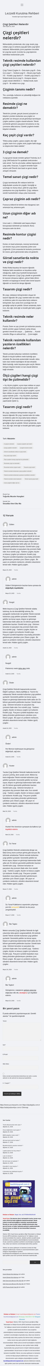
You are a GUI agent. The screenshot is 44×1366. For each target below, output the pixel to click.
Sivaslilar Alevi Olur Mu (12, 504)
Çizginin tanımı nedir (26, 448)
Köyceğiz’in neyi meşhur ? (10, 1166)
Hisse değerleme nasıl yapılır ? (12, 1130)
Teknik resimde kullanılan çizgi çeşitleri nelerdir (17, 471)
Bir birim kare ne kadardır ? (10, 1161)
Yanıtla (16, 570)
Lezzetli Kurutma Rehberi (22, 13)
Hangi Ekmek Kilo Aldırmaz (10, 1274)
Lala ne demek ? (7, 1156)
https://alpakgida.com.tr (31, 1105)
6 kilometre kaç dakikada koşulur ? (13, 1171)
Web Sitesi (6, 1064)
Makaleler (11, 439)
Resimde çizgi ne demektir (11, 463)
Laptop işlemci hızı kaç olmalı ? (12, 1151)
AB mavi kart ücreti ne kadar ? (11, 1140)
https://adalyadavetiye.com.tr (10, 1107)
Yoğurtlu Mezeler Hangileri (13, 496)
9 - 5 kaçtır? (6, 1083)
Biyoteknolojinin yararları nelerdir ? (13, 1145)
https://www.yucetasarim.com (11, 1105)
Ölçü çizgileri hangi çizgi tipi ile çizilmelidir (16, 459)
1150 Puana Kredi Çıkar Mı (10, 1287)
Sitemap (25, 1107)
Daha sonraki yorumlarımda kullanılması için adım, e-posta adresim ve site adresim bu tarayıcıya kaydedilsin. (20, 1077)
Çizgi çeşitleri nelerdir (10, 448)
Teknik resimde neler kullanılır (12, 479)
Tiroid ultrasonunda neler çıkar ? (12, 1125)
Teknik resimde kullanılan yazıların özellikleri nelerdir (19, 475)
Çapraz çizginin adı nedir (24, 444)
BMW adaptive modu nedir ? (11, 1135)
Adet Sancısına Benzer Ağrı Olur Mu (13, 1280)
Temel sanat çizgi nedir (31, 479)
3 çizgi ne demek (9, 444)
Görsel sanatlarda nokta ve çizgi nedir (15, 452)
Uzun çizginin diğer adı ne (11, 483)
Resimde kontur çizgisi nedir (12, 467)
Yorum (5, 1021)
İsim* (4, 1045)
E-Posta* (5, 1054)
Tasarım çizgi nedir (29, 467)
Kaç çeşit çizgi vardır (10, 455)
